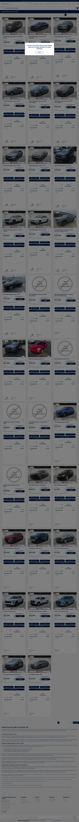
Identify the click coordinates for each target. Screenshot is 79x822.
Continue (39, 52)
